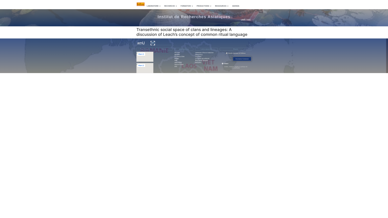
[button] (154, 6)
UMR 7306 (246, 20)
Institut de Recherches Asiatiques (194, 17)
